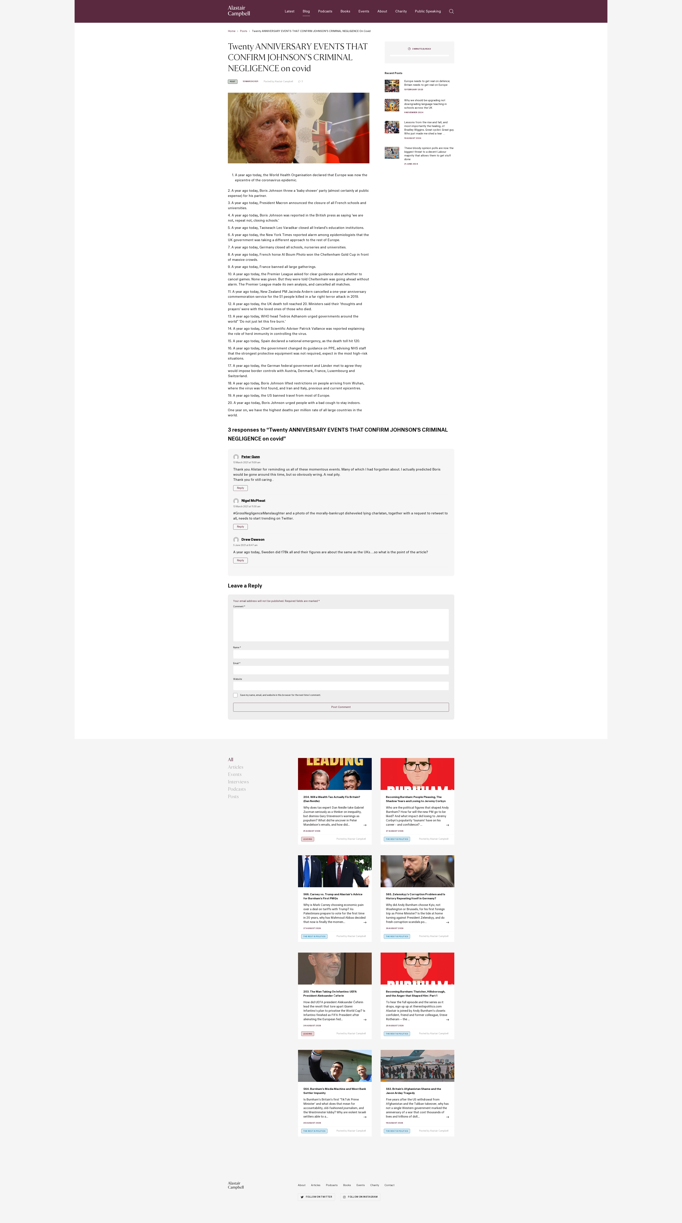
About (382, 11)
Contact (389, 1185)
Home (231, 31)
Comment (239, 607)
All (230, 759)
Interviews (238, 781)
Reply (240, 488)
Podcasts (325, 11)
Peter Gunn (251, 457)
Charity (401, 11)
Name (237, 648)
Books (345, 11)
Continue (417, 1020)
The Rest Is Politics (397, 839)
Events (363, 11)
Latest (289, 11)
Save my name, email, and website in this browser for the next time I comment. (280, 695)
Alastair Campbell (356, 839)
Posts (243, 31)
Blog (306, 11)
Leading (307, 839)
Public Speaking (428, 11)
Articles (235, 767)
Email (236, 663)
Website (237, 679)
